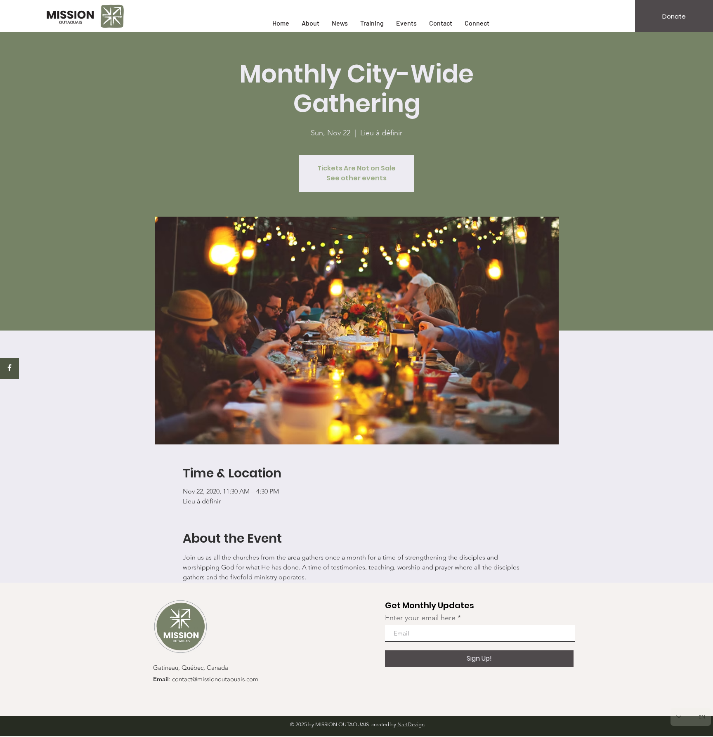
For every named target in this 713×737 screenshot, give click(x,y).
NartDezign (411, 724)
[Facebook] (9, 367)
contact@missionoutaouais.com (215, 680)
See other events (356, 178)
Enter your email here (420, 617)
